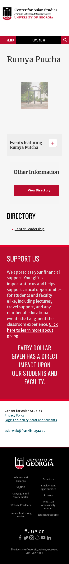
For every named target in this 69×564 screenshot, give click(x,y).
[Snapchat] (37, 537)
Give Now (38, 39)
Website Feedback (21, 505)
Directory (48, 479)
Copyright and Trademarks (20, 495)
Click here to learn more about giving (32, 330)
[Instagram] (31, 537)
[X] (26, 537)
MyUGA (20, 487)
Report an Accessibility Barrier (48, 505)
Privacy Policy (15, 415)
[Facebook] (20, 537)
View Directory (39, 190)
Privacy (48, 495)
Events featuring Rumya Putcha (26, 145)
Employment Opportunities (48, 487)
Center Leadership (29, 229)
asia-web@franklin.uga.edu (25, 431)
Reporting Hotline (48, 514)
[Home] (34, 17)
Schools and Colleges (21, 479)
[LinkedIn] (49, 537)
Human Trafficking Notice (21, 515)
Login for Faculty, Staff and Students (31, 420)
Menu (10, 39)
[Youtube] (43, 537)
